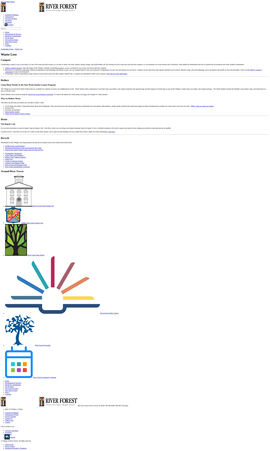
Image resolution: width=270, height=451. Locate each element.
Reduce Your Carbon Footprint (15, 157)
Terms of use (9, 444)
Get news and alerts (11, 431)
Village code (9, 420)
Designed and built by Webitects (16, 448)
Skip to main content (8, 2)
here (85, 94)
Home (7, 32)
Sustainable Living (7, 49)
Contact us (8, 418)
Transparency (9, 17)
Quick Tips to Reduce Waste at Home (17, 114)
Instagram (8, 22)
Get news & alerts (11, 19)
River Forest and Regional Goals (16, 165)
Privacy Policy (10, 446)
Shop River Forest (11, 42)
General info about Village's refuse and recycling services (24, 150)
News (7, 44)
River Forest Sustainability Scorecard (17, 167)
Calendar (8, 45)
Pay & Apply (9, 38)
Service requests (10, 417)
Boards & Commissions (13, 36)
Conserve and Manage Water (14, 163)
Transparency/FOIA (11, 415)
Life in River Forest (11, 40)
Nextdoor (10, 25)
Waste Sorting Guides (12, 112)
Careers (7, 422)
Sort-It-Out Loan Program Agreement (40, 94)
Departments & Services (13, 34)
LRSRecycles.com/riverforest (15, 146)
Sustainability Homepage (13, 153)
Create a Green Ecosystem (14, 161)
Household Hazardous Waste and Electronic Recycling (23, 148)
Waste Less (18, 49)
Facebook (8, 20)
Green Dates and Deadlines (14, 155)
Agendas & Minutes (11, 15)
